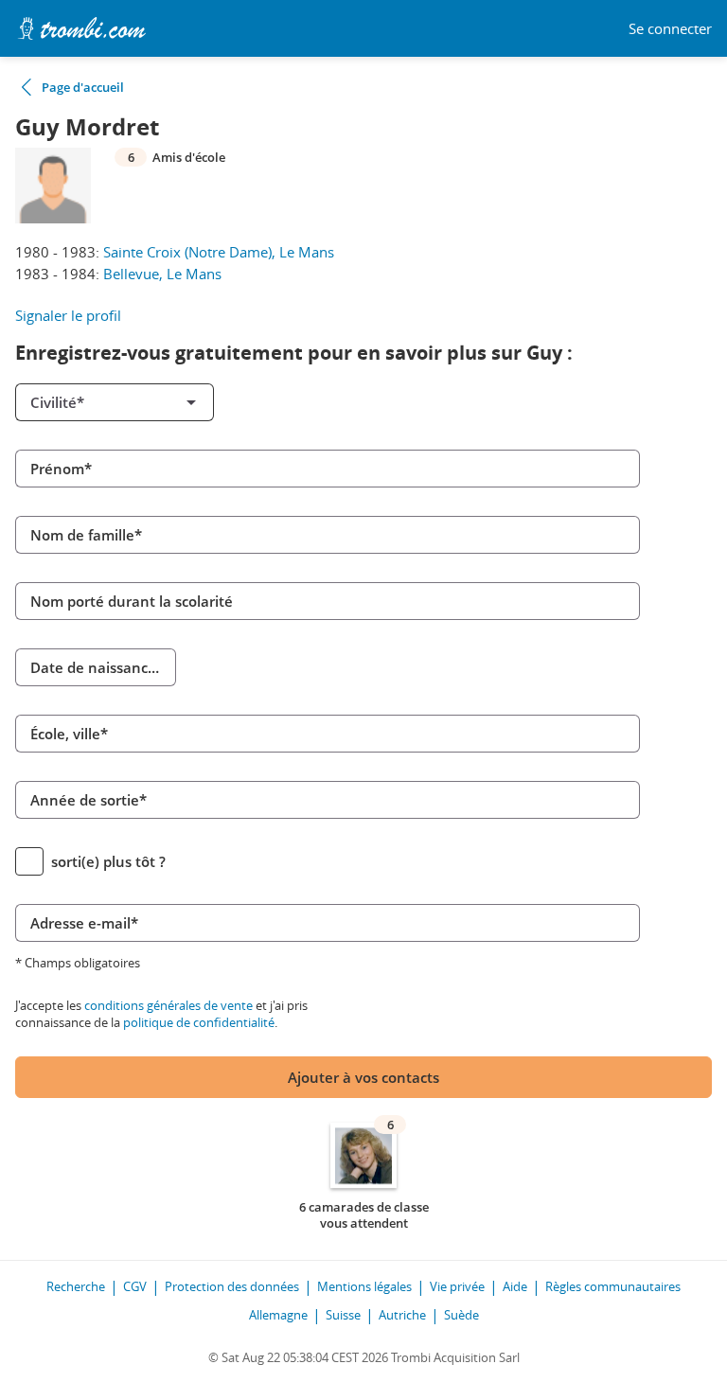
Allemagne (278, 1314)
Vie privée (457, 1286)
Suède (461, 1314)
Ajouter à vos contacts (363, 1077)
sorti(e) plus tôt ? (108, 861)
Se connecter (670, 29)
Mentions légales (364, 1286)
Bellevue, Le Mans (162, 273)
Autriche (402, 1314)
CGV (135, 1286)
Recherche (75, 1286)
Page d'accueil (83, 87)
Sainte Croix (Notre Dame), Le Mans (218, 251)
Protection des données (232, 1286)
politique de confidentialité (199, 1022)
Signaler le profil (68, 315)
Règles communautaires (613, 1286)
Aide (515, 1286)
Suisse (343, 1314)
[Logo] (81, 28)
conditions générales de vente (168, 1005)
